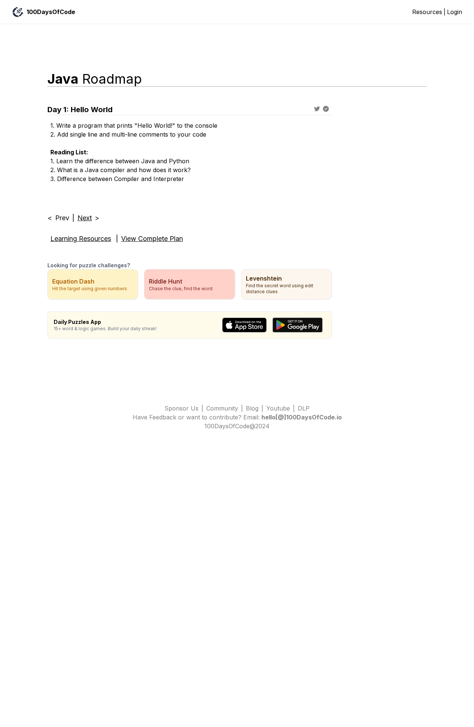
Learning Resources (80, 238)
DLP (304, 408)
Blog (252, 408)
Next (84, 218)
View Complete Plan (152, 238)
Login (454, 12)
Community (222, 408)
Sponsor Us (181, 408)
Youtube (278, 408)
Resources (427, 12)
